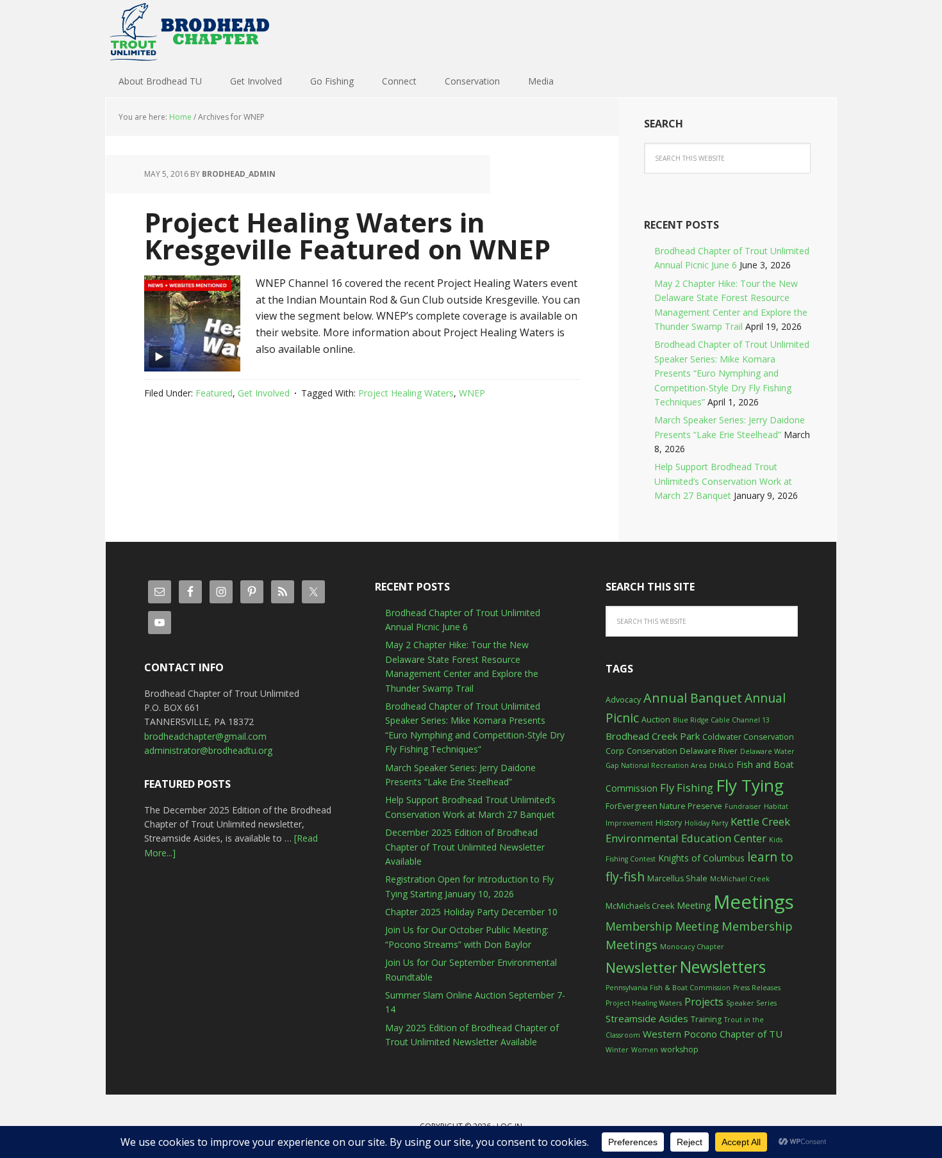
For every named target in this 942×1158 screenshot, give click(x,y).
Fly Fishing (686, 787)
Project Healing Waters (406, 393)
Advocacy (623, 699)
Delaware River (709, 751)
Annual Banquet (692, 697)
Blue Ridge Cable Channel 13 (721, 719)
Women (644, 1049)
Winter (617, 1049)
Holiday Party (706, 823)
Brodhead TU (189, 32)
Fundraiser (743, 806)
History (669, 822)
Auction (655, 719)
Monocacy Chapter (692, 946)
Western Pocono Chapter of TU (712, 1033)
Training (706, 1019)
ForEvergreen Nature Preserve (664, 806)
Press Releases (757, 987)
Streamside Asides (647, 1018)
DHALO (721, 765)
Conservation (652, 751)
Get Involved (264, 393)
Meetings (753, 902)
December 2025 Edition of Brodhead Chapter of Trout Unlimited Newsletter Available (465, 846)
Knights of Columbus (701, 858)
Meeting (694, 905)
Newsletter (641, 967)
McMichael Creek (740, 878)
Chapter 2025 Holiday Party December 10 (471, 912)
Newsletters (723, 966)
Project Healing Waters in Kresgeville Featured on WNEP (347, 235)
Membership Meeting (662, 926)
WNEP (472, 393)
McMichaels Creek (640, 906)
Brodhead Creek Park (653, 736)
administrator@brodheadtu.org (208, 750)
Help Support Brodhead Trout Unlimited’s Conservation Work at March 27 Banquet (723, 481)
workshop (679, 1049)
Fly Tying (750, 785)
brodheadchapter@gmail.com (205, 736)
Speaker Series (751, 1003)
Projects (703, 1002)
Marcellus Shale (677, 878)
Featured (214, 393)
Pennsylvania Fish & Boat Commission (668, 987)
